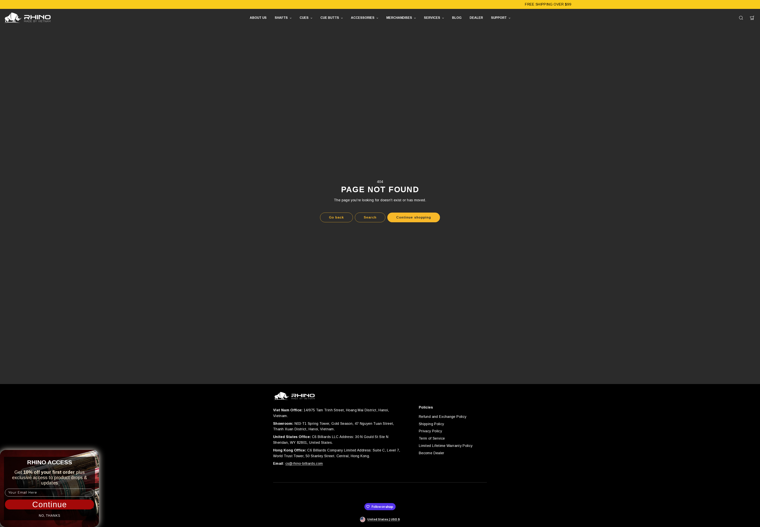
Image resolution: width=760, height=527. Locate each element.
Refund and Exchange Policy (442, 417)
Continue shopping (413, 217)
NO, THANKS (49, 515)
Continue (49, 504)
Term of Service (432, 438)
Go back (336, 217)
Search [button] (370, 217)
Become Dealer (431, 453)
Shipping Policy (431, 424)
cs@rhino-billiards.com (304, 464)
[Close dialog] (94, 455)
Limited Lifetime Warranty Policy (446, 446)
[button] (741, 18)
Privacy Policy (430, 431)
